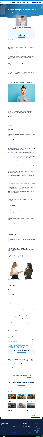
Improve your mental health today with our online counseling (21, 35)
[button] (22, 27)
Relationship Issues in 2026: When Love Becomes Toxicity (31, 410)
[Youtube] (39, 430)
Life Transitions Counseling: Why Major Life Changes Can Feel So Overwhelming (12, 410)
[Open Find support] (15, 2)
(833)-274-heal (23, 340)
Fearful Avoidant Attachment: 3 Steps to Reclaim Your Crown (11, 401)
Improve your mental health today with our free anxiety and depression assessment (21, 383)
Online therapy (10, 320)
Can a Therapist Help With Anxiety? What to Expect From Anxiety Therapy (30, 401)
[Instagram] (37, 430)
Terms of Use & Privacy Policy (14, 363)
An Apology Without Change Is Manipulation (21, 400)
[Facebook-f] (34, 430)
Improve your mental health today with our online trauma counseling (21, 351)
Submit (35, 417)
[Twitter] (35, 430)
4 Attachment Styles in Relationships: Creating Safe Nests (21, 410)
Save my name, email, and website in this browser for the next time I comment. (22, 375)
